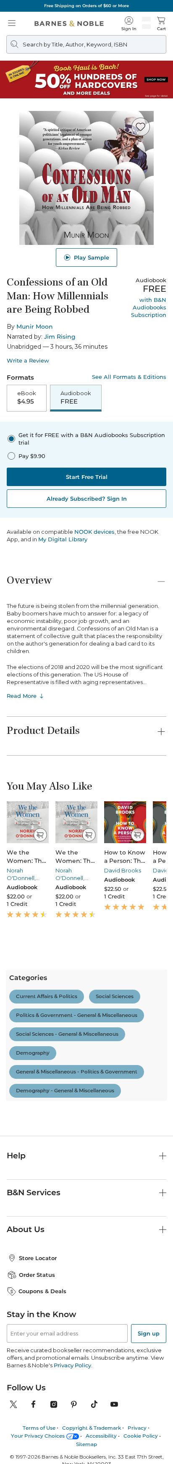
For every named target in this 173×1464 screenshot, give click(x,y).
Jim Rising (60, 336)
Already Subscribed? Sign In (87, 498)
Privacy (137, 1428)
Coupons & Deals (42, 1291)
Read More (22, 695)
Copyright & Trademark (91, 1428)
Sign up (149, 1333)
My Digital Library (62, 539)
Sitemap (86, 1444)
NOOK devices (94, 532)
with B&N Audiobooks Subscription (148, 307)
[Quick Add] (40, 834)
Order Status (37, 1274)
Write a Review (28, 361)
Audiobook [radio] (75, 398)
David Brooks (122, 870)
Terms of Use (39, 1428)
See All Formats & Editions (129, 377)
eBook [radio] (26, 398)
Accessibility (101, 1436)
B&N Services (33, 1192)
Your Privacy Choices (38, 1436)
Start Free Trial (86, 476)
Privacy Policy (72, 1365)
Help (16, 1155)
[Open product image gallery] (86, 178)
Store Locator (38, 1258)
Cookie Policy (140, 1436)
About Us (26, 1229)
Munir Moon (34, 326)
